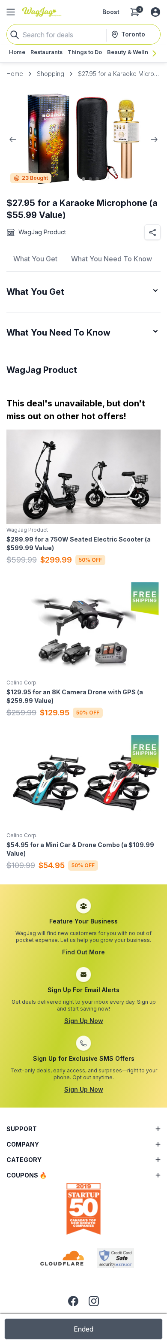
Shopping (50, 73)
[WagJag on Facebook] (73, 1301)
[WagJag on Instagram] (94, 1301)
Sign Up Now (83, 1020)
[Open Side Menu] (10, 12)
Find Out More (83, 952)
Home (14, 73)
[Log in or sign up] (155, 12)
